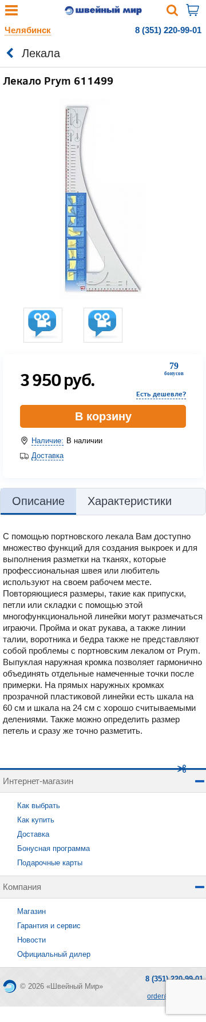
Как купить (35, 820)
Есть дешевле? (161, 393)
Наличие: (47, 440)
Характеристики (130, 501)
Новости (31, 940)
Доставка (47, 455)
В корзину (103, 416)
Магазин (31, 911)
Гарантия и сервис (49, 925)
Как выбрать (38, 805)
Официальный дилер (53, 954)
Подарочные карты (49, 862)
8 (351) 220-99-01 (168, 30)
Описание (38, 501)
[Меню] (11, 13)
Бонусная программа (53, 848)
